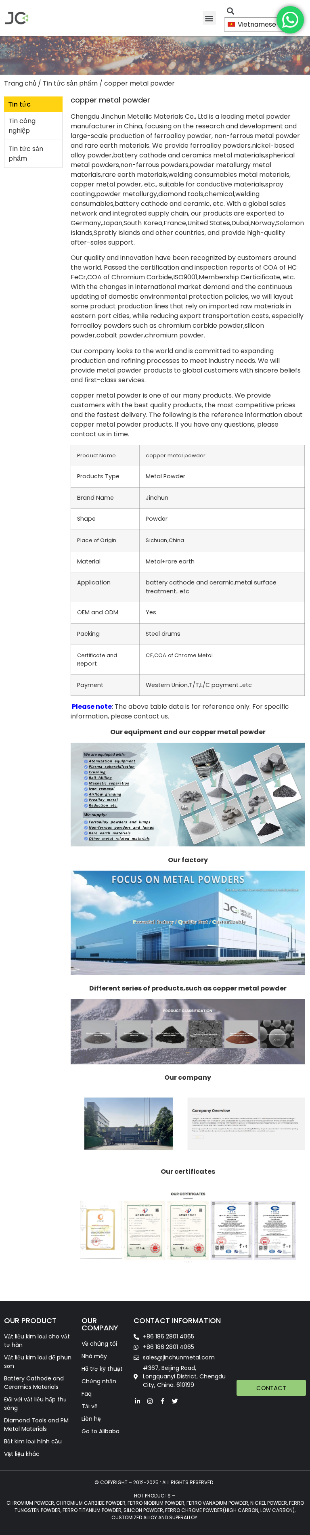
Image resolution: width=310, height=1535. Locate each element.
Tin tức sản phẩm (70, 83)
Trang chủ (20, 83)
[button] (209, 18)
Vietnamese (256, 24)
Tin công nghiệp (22, 125)
